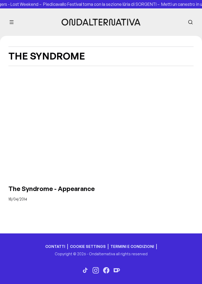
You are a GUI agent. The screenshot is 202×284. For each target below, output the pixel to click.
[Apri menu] (11, 22)
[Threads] (85, 270)
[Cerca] (190, 22)
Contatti (55, 246)
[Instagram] (96, 270)
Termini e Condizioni (132, 246)
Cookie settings (88, 246)
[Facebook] (106, 270)
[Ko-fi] (117, 270)
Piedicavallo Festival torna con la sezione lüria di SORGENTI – (101, 4)
